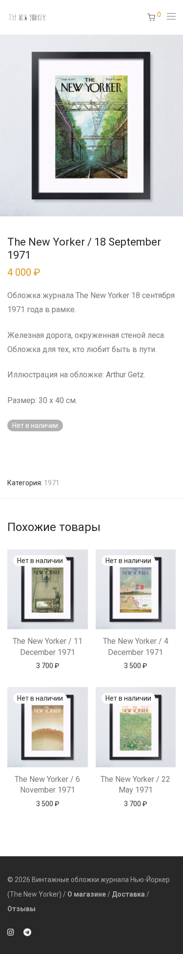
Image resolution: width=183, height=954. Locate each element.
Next (174, 125)
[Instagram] (10, 932)
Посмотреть (47, 665)
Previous (9, 125)
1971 (52, 483)
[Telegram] (27, 932)
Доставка (128, 894)
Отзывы (21, 909)
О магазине (86, 894)
